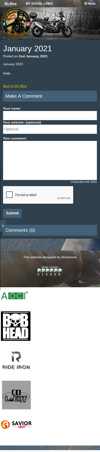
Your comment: (15, 138)
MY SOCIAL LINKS (39, 3)
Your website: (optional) (22, 122)
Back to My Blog (15, 86)
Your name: (12, 108)
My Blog (11, 3)
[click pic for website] (14, 301)
